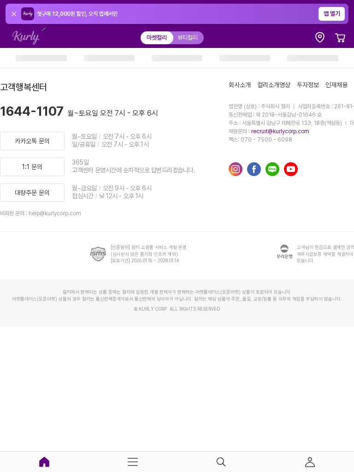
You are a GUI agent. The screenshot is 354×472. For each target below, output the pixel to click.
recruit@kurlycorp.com (280, 131)
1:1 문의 (32, 167)
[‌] (41, 58)
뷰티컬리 (187, 37)
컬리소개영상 (273, 84)
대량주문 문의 (32, 192)
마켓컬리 (157, 37)
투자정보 (308, 84)
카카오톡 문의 (32, 141)
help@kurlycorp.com (55, 213)
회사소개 (240, 84)
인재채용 (336, 84)
